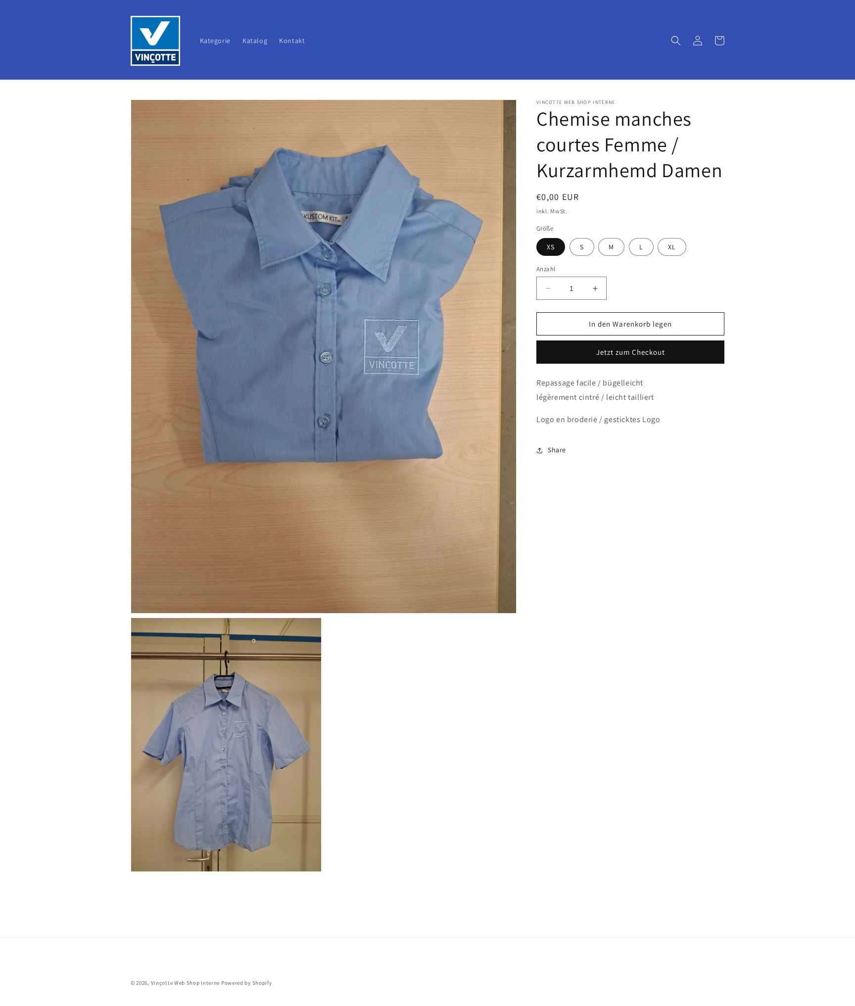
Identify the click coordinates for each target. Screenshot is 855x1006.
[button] (676, 40)
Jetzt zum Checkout (630, 352)
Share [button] (557, 449)
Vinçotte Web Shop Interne (185, 982)
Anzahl (545, 269)
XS (551, 246)
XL (672, 246)
